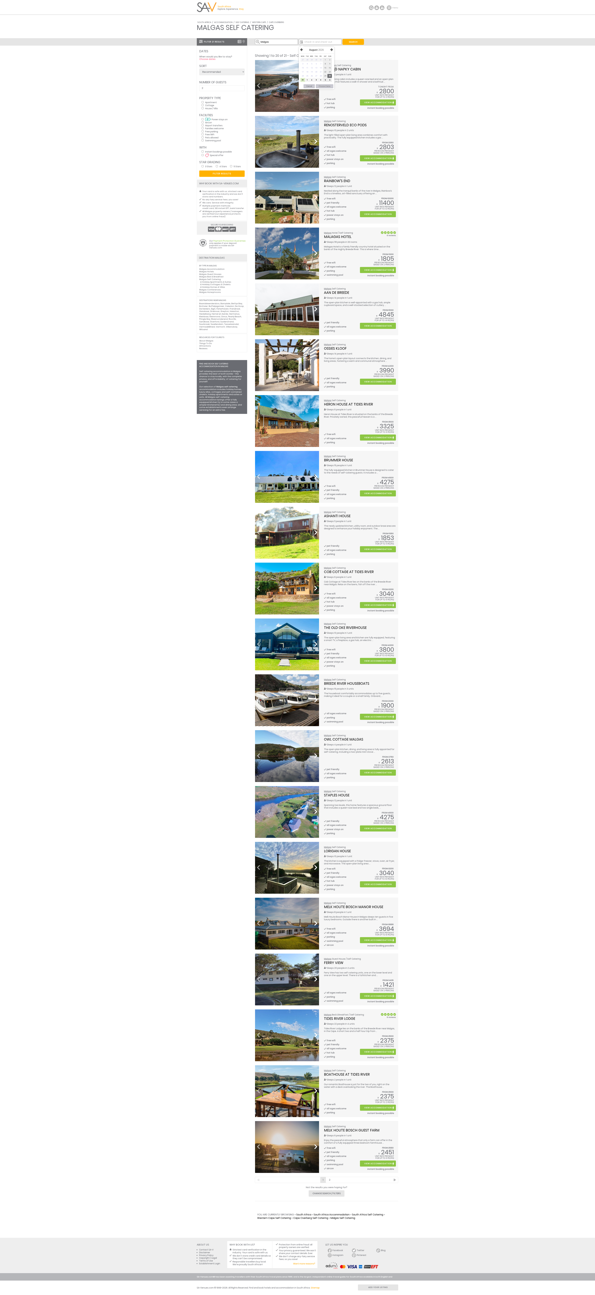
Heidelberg (205, 314)
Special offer (216, 155)
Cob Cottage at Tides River (349, 571)
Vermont (220, 326)
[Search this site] (371, 7)
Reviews (203, 348)
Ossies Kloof (335, 348)
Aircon (208, 122)
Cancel (309, 86)
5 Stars (237, 166)
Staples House (336, 795)
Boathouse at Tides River (347, 1074)
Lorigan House (337, 851)
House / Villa (211, 108)
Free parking (211, 131)
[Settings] (382, 7)
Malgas (327, 121)
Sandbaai (204, 321)
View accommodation (378, 102)
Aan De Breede (336, 292)
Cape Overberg (276, 22)
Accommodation (223, 22)
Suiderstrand (227, 321)
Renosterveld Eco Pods (345, 125)
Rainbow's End (337, 180)
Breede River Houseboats (346, 683)
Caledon (229, 306)
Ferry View (333, 962)
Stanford (214, 321)
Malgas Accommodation (212, 269)
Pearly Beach (234, 316)
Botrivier (203, 306)
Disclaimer (204, 1252)
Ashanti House (337, 515)
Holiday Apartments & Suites (216, 282)
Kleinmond (214, 316)
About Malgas (206, 340)
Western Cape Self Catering (274, 1218)
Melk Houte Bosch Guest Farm (351, 1130)
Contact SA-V (206, 1249)
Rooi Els (232, 319)
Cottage (209, 105)
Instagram (338, 1255)
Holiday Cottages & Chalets (216, 284)
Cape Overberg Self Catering (310, 1218)
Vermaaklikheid (207, 326)
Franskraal (235, 308)
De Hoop (239, 306)
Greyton (224, 311)
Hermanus (234, 314)
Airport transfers (214, 125)
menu (389, 7)
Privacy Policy (206, 1255)
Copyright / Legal (208, 1258)
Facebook (338, 1250)
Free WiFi (209, 134)
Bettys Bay (236, 303)
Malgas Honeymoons (210, 292)
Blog (383, 1250)
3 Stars (208, 166)
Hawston (234, 311)
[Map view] (243, 41)
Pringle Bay (204, 319)
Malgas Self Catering (343, 1218)
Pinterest (361, 1255)
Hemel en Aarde (220, 314)
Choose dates (207, 59)
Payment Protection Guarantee (229, 241)
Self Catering (242, 22)
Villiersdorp (231, 326)
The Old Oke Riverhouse (345, 627)
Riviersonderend (219, 319)
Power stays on (220, 119)
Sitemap (315, 1287)
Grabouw (215, 311)
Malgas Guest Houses (210, 274)
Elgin (213, 308)
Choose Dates (325, 86)
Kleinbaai (204, 316)
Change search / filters (327, 1193)
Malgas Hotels (206, 271)
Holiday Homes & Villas (213, 287)
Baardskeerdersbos (209, 303)
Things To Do (205, 343)
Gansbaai (204, 311)
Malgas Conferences (210, 289)
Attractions (205, 346)
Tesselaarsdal (231, 324)
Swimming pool (213, 140)
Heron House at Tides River (348, 404)
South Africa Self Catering (367, 1214)
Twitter (360, 1250)
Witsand (203, 329)
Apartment (211, 102)
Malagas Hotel (337, 236)
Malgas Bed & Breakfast (211, 276)
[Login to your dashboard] (376, 7)
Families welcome (214, 128)
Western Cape (259, 22)
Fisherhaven (222, 308)
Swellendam (217, 324)
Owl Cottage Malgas (343, 739)
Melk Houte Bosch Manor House (353, 906)
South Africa (204, 22)
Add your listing (378, 1287)
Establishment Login (209, 1263)
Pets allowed (211, 137)
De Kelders (204, 308)
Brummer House (338, 460)
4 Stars (223, 166)
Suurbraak (204, 324)
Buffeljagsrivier (216, 306)
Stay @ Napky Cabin (342, 69)
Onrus (224, 316)
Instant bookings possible (218, 151)
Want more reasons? (304, 1263)
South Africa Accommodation (332, 1214)
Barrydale (225, 303)
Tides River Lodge (339, 1018)
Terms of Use (206, 1260)
